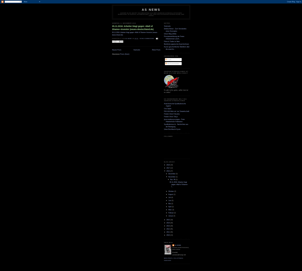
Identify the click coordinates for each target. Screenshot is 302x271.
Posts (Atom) (124, 54)
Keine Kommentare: (147, 38)
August (171, 194)
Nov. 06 (173, 179)
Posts (169, 59)
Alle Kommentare (173, 63)
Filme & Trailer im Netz (172, 41)
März (170, 210)
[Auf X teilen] (117, 41)
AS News (151, 9)
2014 (168, 223)
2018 (168, 165)
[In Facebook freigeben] (120, 41)
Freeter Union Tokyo (171, 117)
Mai (169, 203)
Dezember (172, 174)
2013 (168, 226)
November (172, 177)
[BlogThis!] (115, 41)
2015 (168, 220)
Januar (170, 216)
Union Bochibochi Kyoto (172, 129)
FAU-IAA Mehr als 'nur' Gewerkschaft (176, 111)
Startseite (136, 50)
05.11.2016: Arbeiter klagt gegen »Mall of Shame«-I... (179, 184)
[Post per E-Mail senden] (157, 38)
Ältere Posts (156, 50)
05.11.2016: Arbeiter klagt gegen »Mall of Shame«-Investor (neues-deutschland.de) (133, 27)
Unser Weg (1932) (170, 34)
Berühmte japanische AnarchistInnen (176, 44)
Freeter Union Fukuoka (172, 114)
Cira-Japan (167, 108)
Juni (170, 200)
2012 (168, 229)
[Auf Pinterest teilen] (122, 41)
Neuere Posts (116, 50)
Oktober (171, 191)
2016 (168, 171)
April (170, 207)
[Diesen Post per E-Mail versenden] (113, 41)
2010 (168, 235)
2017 (168, 168)
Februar (171, 213)
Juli (169, 197)
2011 (168, 232)
